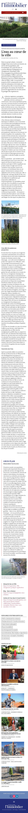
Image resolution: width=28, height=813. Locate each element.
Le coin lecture (5, 638)
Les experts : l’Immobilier (17, 635)
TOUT (3, 618)
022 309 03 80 (23, 809)
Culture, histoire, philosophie (9, 624)
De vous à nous (5, 635)
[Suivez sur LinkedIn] (17, 796)
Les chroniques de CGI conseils (9, 630)
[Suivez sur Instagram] (14, 796)
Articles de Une (13, 58)
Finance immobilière (7, 627)
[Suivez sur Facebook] (11, 796)
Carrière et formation (19, 621)
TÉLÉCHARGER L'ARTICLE (8, 45)
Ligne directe (23, 632)
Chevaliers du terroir (7, 621)
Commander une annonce (11, 12)
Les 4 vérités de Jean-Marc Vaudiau (10, 632)
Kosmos (18, 618)
